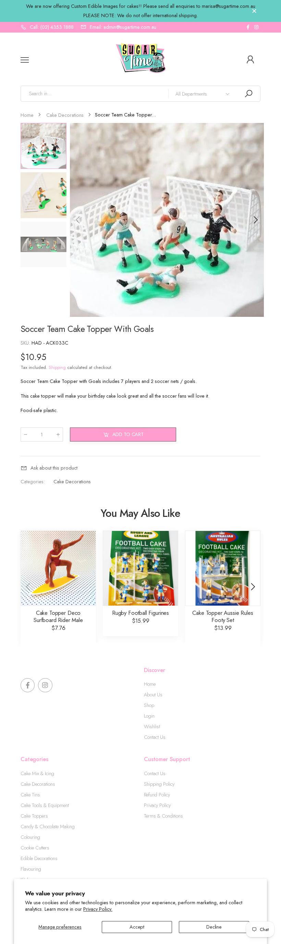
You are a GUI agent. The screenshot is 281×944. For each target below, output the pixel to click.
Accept (137, 926)
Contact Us (155, 737)
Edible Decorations (39, 858)
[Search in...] (248, 94)
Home (150, 684)
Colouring (30, 837)
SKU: (26, 342)
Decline (214, 926)
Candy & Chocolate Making (48, 826)
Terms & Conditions (163, 815)
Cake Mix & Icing (37, 773)
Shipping (57, 367)
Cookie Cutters (35, 847)
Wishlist (152, 726)
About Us (153, 694)
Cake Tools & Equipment (45, 805)
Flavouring (31, 869)
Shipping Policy (159, 784)
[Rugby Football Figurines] (140, 568)
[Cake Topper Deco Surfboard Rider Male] (58, 568)
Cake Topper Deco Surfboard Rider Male (58, 616)
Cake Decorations (72, 481)
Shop (149, 705)
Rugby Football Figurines (140, 613)
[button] (255, 219)
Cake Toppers (34, 815)
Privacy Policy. (97, 909)
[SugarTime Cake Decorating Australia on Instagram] (256, 27)
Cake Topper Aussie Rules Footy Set (222, 616)
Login (149, 715)
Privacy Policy (157, 805)
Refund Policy (157, 794)
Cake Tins (30, 794)
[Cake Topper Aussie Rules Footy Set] (222, 568)
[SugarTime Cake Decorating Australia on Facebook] (247, 27)
